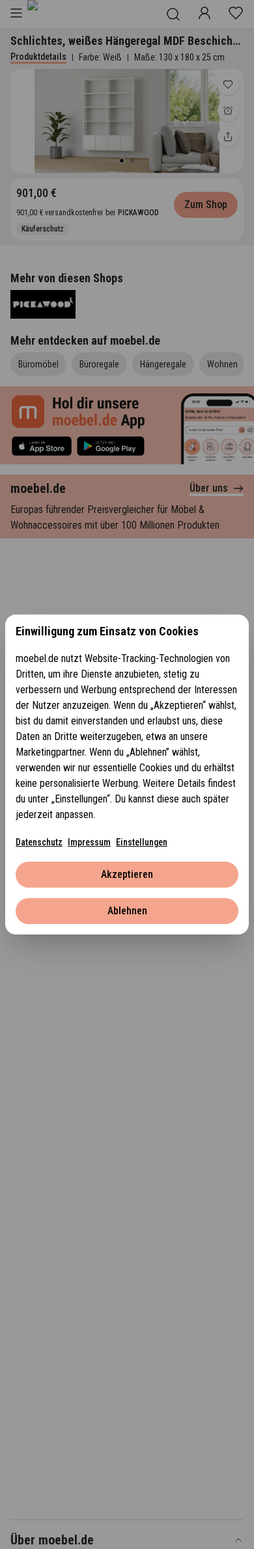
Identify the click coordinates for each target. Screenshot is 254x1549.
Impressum (89, 842)
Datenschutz (39, 842)
